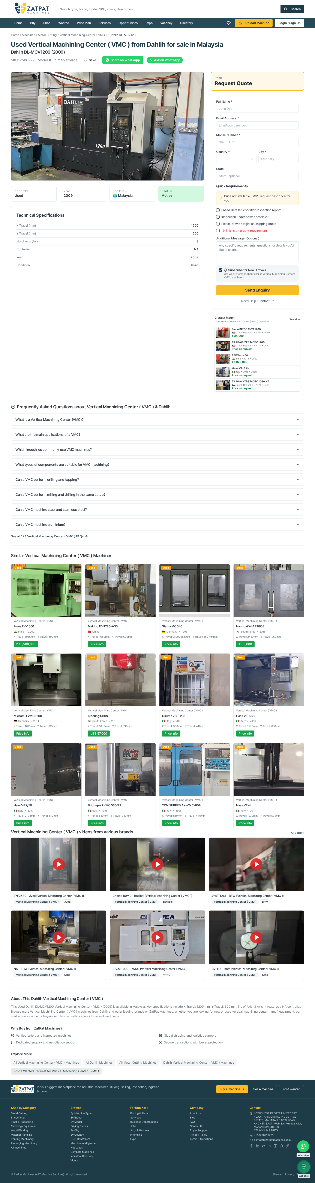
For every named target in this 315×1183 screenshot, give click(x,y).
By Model (76, 1121)
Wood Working (19, 1130)
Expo (149, 23)
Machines (28, 35)
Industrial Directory (81, 1156)
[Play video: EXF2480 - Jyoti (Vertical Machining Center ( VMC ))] (58, 864)
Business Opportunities (144, 1121)
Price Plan (84, 23)
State (220, 169)
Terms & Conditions (201, 1139)
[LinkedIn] (257, 1146)
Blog (192, 1117)
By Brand (75, 1117)
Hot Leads (76, 1147)
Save (92, 60)
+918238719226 (263, 1135)
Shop (47, 23)
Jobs (133, 1126)
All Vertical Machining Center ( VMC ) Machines (46, 1062)
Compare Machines (82, 1151)
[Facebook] (251, 1146)
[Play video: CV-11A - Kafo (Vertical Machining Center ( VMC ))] (256, 937)
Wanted (63, 23)
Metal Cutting (47, 35)
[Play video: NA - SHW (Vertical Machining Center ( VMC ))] (58, 937)
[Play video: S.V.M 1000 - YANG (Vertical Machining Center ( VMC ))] (157, 937)
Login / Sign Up (290, 23)
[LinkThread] (287, 1146)
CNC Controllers (80, 1139)
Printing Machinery (22, 1139)
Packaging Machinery (24, 1143)
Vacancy (166, 23)
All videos (297, 832)
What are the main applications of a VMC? (47, 434)
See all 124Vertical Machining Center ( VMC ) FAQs (47, 536)
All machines (18, 1147)
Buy (33, 23)
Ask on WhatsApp (167, 60)
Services (105, 23)
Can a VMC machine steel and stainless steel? (51, 509)
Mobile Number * (228, 135)
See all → (294, 319)
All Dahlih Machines (99, 1062)
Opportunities (128, 23)
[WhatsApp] (281, 1146)
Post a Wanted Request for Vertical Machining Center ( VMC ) (56, 1071)
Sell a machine (263, 1089)
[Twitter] (263, 1146)
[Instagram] (275, 1146)
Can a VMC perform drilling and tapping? (47, 479)
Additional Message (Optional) (237, 238)
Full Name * (224, 101)
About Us (195, 1113)
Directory (186, 23)
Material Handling (21, 1134)
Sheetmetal (18, 1117)
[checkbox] (218, 210)
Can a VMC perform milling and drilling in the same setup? (60, 494)
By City (74, 1130)
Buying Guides (79, 1126)
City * (262, 151)
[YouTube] (269, 1146)
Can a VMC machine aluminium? (40, 524)
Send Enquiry (257, 290)
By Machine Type (81, 1113)
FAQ (192, 1121)
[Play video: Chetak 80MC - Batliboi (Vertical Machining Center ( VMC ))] (157, 864)
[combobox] (236, 159)
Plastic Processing (22, 1121)
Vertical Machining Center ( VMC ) (83, 35)
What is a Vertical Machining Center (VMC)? (49, 419)
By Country (77, 1134)
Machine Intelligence (83, 1143)
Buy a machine (230, 1089)
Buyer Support (198, 1130)
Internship (136, 1134)
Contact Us (266, 301)
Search (296, 9)
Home (18, 23)
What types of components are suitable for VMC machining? (62, 464)
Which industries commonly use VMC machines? (53, 449)
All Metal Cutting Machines (137, 1062)
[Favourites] (228, 23)
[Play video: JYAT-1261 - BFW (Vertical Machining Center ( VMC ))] (256, 864)
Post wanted (291, 1089)
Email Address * (227, 118)
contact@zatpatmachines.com (272, 1139)
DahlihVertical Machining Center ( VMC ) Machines (198, 1062)
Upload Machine (257, 23)
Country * (223, 151)
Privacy (289, 1174)
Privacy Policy (198, 1134)
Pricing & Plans (139, 1113)
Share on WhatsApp (125, 60)
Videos (74, 1160)
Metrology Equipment (23, 1126)
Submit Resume (139, 1130)
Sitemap (277, 1174)
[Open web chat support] (304, 1167)
